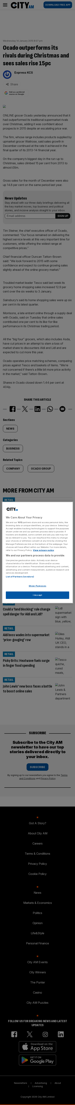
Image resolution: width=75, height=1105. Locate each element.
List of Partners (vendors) (20, 576)
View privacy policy (43, 550)
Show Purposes (37, 586)
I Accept (37, 595)
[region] (37, 553)
